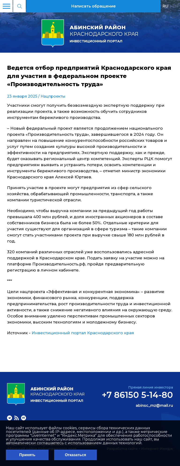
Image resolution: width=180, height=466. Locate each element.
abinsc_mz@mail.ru (154, 405)
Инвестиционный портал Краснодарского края (83, 332)
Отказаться (75, 455)
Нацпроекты (53, 96)
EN (175, 6)
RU (165, 6)
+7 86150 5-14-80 (137, 395)
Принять (27, 455)
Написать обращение (93, 6)
